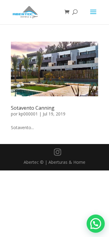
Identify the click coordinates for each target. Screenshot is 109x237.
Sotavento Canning (32, 108)
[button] (96, 224)
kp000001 (28, 114)
